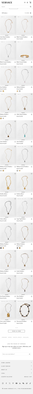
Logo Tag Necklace (21, 219)
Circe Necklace (20, 296)
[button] (27, 2)
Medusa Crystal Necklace (6, 166)
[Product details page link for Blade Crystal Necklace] (25, 26)
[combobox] (16, 6)
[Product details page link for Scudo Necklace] (25, 260)
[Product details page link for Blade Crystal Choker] (25, 51)
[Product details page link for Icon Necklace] (8, 76)
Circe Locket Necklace (5, 321)
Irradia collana (3, 194)
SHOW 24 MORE (16, 331)
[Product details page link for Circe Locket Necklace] (8, 310)
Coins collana (3, 219)
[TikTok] (30, 383)
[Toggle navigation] (30, 2)
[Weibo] (27, 383)
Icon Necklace (3, 87)
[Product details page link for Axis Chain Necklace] (8, 26)
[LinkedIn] (20, 383)
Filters (27, 13)
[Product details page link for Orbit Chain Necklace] (25, 103)
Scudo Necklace (20, 271)
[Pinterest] (13, 383)
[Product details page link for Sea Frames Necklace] (8, 285)
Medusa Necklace (21, 87)
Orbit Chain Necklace (22, 114)
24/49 (16, 327)
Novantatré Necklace (22, 321)
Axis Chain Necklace (5, 37)
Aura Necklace (3, 141)
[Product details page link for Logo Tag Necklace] (25, 208)
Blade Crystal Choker (22, 62)
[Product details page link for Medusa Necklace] (25, 76)
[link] (4, 337)
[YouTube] (16, 383)
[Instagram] (3, 383)
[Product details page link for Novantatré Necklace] (25, 310)
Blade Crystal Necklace (22, 37)
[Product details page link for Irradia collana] (8, 182)
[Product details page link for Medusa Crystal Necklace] (8, 155)
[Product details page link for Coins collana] (8, 208)
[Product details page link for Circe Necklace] (25, 285)
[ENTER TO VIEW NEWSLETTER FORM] (29, 354)
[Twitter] (10, 383)
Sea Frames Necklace (5, 296)
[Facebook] (6, 383)
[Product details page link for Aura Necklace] (8, 130)
